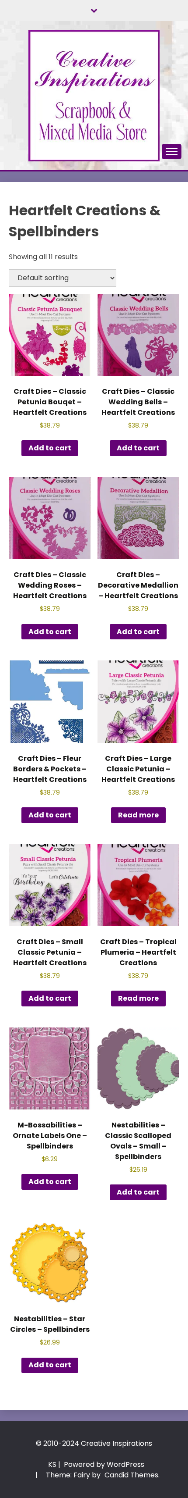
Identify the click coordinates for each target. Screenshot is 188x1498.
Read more (138, 815)
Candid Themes (131, 1475)
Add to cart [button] (49, 448)
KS (52, 1464)
